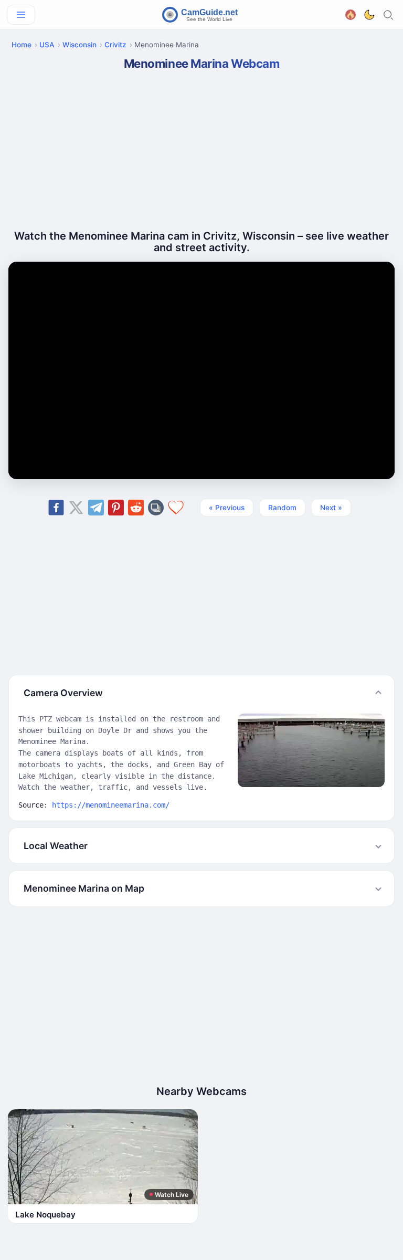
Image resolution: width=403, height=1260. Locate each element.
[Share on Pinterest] (116, 507)
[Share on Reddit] (136, 507)
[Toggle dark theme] (369, 14)
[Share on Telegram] (96, 507)
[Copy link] (156, 507)
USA (47, 44)
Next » (331, 507)
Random (282, 507)
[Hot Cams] (350, 13)
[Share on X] (76, 507)
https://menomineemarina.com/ (110, 805)
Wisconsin (79, 44)
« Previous (227, 507)
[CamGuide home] (201, 15)
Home (21, 44)
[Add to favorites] (176, 507)
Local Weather (56, 845)
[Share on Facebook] (56, 507)
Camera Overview (63, 692)
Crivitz (115, 44)
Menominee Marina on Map (84, 888)
